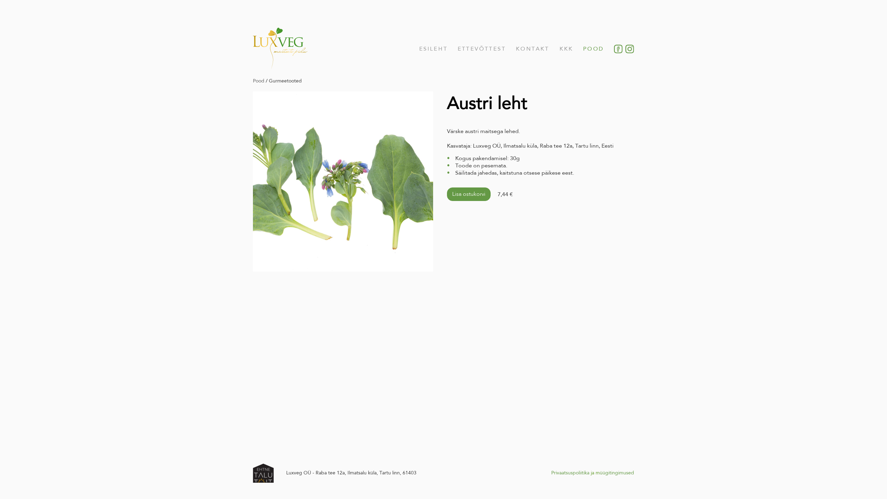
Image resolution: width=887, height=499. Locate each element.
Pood (593, 48)
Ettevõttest (482, 48)
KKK (566, 48)
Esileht (433, 48)
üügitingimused (617, 473)
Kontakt (532, 48)
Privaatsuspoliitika (570, 473)
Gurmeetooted (285, 81)
